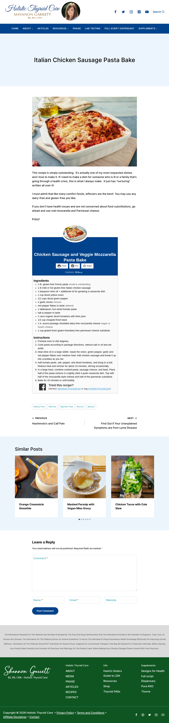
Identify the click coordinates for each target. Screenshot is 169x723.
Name (38, 600)
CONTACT (72, 697)
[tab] (79, 519)
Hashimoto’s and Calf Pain (48, 421)
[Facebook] (115, 11)
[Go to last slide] (19, 486)
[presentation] (36, 477)
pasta (91, 406)
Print (63, 266)
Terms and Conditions (90, 712)
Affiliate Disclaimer (15, 717)
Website (111, 600)
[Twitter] (123, 11)
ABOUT (70, 671)
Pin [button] (76, 266)
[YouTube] (147, 11)
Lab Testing (92, 28)
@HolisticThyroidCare (69, 388)
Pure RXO (147, 686)
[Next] (150, 486)
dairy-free (39, 406)
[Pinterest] (139, 11)
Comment (40, 558)
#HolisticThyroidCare (99, 388)
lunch (80, 406)
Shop (106, 686)
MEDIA (70, 676)
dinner (52, 406)
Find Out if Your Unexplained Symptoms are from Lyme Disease (115, 423)
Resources (110, 681)
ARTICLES (43, 28)
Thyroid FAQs (111, 691)
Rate (89, 266)
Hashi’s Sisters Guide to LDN (112, 673)
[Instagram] (131, 11)
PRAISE (70, 681)
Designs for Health (153, 671)
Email (74, 600)
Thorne (145, 691)
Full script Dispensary (148, 679)
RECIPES (71, 692)
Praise (77, 28)
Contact (34, 717)
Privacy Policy (65, 712)
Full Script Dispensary (119, 28)
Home (15, 28)
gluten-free (66, 406)
